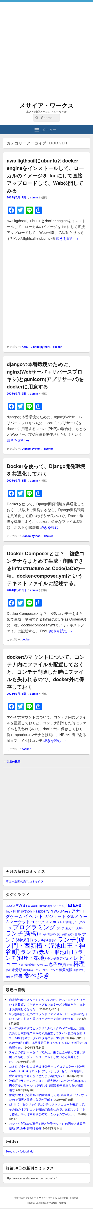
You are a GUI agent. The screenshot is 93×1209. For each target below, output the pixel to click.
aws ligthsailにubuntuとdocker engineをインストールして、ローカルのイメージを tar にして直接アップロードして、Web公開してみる (45, 175)
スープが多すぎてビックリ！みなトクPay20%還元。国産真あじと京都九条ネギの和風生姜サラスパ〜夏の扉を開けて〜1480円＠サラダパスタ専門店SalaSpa (47, 1033)
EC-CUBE (32, 906)
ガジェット (55, 916)
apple (10, 905)
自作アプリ (79, 970)
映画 (8, 970)
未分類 (17, 969)
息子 (53, 964)
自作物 (9, 976)
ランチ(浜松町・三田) (69, 934)
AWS (25, 347)
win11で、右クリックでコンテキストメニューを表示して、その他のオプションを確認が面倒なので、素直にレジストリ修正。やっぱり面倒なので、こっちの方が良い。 (48, 1109)
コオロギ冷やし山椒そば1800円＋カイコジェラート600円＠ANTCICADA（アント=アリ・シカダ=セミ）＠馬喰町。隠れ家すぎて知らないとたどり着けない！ (47, 1071)
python (26, 910)
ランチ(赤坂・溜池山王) (49, 951)
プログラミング (34, 926)
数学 (69, 965)
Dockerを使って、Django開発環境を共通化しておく (46, 469)
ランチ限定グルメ (59, 958)
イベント (34, 916)
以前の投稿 (11, 761)
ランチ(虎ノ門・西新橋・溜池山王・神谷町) (45, 945)
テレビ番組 (64, 922)
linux (9, 911)
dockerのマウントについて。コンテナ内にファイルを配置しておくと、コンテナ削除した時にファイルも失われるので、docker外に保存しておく (46, 671)
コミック (37, 921)
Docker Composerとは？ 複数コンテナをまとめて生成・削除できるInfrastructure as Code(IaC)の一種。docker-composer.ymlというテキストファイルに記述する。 (46, 568)
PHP (16, 911)
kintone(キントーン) (52, 905)
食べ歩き (36, 974)
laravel (74, 904)
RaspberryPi (43, 911)
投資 (62, 964)
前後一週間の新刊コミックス (25, 881)
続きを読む (67, 238)
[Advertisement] (46, 48)
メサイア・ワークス (46, 105)
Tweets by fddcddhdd (19, 1151)
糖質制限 (65, 969)
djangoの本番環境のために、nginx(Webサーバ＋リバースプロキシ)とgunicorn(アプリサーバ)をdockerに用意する (45, 375)
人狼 (20, 965)
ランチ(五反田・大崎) (69, 928)
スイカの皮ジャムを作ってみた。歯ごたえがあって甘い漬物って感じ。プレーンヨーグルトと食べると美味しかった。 (47, 1057)
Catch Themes (58, 1202)
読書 (18, 976)
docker (57, 347)
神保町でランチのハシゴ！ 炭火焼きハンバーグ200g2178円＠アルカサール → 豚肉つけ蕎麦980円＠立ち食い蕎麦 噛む (47, 1085)
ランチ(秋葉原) (45, 940)
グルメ (72, 916)
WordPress (62, 911)
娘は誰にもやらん (36, 964)
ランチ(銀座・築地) (44, 954)
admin (34, 197)
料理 (79, 963)
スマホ (50, 921)
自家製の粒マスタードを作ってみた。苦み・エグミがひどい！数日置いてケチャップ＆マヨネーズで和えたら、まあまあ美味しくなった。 (47, 1004)
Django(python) (40, 347)
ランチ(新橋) (22, 933)
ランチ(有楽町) (47, 934)
